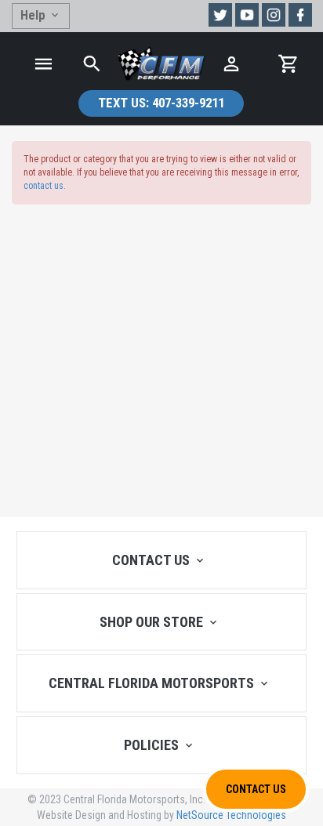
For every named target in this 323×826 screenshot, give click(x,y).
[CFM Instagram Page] (273, 15)
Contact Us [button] (256, 789)
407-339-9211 (161, 102)
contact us (44, 185)
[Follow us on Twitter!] (220, 15)
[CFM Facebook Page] (300, 15)
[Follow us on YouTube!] (247, 15)
